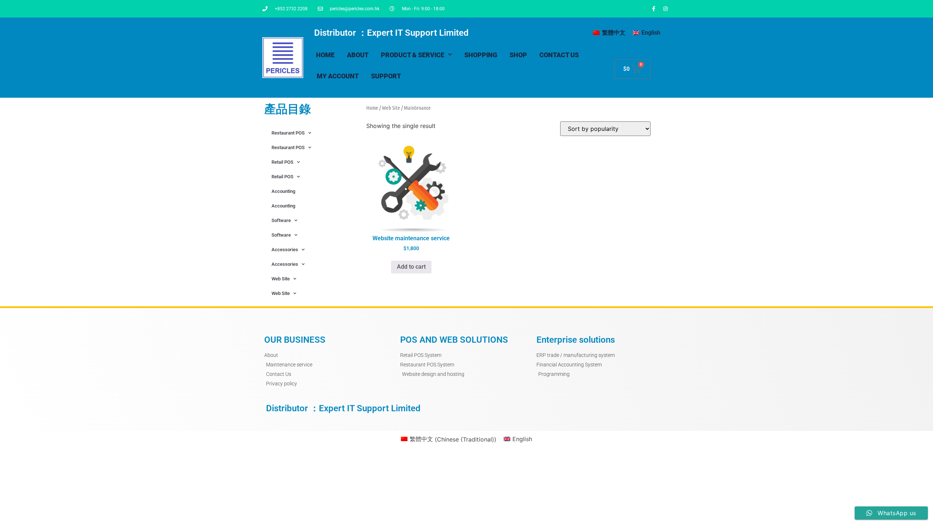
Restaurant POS (288, 133)
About (357, 55)
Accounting (283, 191)
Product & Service (412, 55)
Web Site (281, 278)
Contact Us (559, 55)
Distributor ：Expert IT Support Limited (391, 33)
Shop (518, 55)
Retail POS (282, 162)
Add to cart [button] (411, 266)
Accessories (285, 249)
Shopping (480, 55)
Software (281, 220)
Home (325, 55)
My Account (338, 76)
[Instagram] (665, 9)
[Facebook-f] (653, 9)
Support (386, 76)
